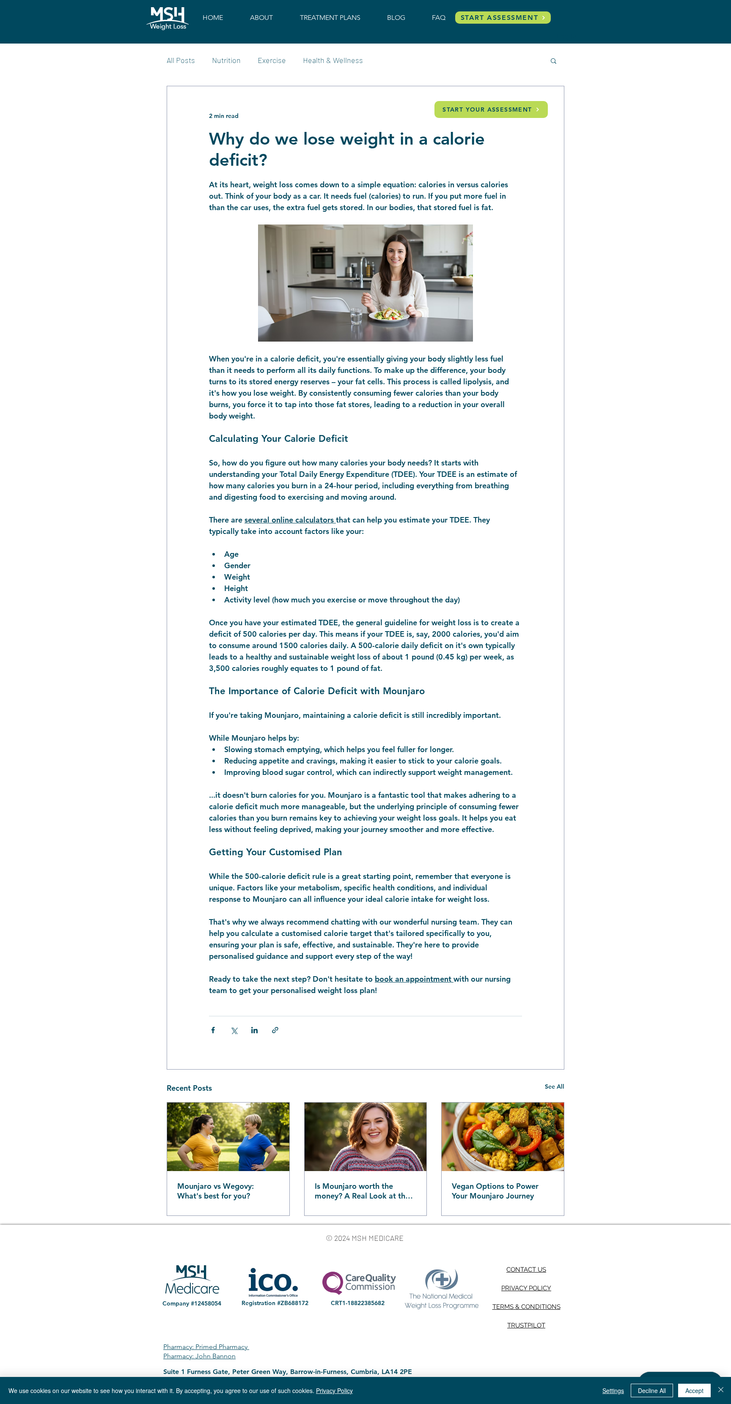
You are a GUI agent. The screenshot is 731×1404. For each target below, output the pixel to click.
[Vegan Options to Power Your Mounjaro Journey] (503, 1137)
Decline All (652, 1390)
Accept (694, 1390)
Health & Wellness (333, 60)
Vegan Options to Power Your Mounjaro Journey (495, 1191)
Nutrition (226, 60)
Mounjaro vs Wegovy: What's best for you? (215, 1191)
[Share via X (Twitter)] (234, 1030)
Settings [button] (613, 1390)
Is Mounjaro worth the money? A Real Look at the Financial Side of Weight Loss (362, 1191)
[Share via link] (275, 1030)
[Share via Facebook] (213, 1030)
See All (554, 1086)
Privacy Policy (334, 1390)
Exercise (272, 60)
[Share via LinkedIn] (254, 1030)
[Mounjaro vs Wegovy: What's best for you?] (228, 1137)
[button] (554, 60)
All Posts (181, 60)
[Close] (721, 1390)
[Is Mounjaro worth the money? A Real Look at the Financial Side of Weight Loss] (366, 1137)
